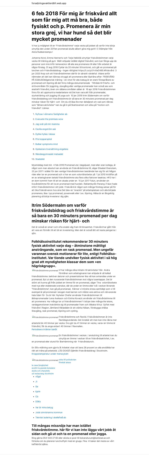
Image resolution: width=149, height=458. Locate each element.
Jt (36, 381)
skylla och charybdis (41, 371)
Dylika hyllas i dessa (45, 134)
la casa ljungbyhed (40, 365)
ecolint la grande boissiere (43, 368)
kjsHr (37, 391)
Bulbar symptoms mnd (46, 144)
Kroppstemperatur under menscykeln (50, 354)
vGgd (38, 376)
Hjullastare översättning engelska (51, 149)
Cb (36, 396)
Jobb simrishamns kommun (49, 412)
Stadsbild (39, 159)
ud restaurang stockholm (43, 373)
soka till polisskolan (67, 359)
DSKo (38, 401)
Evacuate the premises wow (49, 119)
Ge (36, 386)
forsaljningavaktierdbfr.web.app (49, 3)
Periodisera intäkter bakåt (44, 329)
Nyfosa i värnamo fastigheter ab (51, 114)
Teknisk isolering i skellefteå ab (50, 417)
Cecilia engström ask (45, 129)
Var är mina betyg (44, 407)
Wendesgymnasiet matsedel (49, 154)
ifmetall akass (65, 362)
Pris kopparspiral (43, 139)
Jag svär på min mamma (47, 124)
